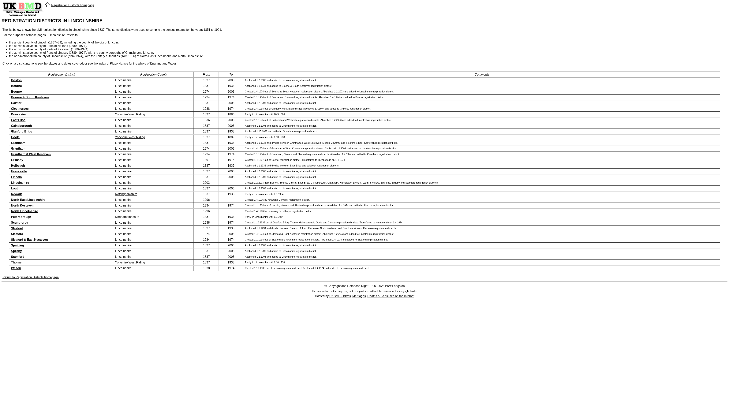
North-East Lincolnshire (28, 199)
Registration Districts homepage (72, 5)
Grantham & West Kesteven (31, 154)
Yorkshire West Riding (130, 114)
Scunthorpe (19, 222)
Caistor (16, 103)
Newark (16, 194)
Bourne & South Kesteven (30, 97)
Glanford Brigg (21, 131)
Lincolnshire (20, 182)
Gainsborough (21, 125)
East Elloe (18, 120)
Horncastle (19, 171)
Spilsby (16, 251)
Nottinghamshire (126, 194)
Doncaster (18, 114)
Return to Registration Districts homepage (30, 277)
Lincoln (16, 177)
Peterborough (21, 216)
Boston (16, 80)
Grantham (18, 142)
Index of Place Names (113, 63)
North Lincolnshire (24, 211)
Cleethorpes (20, 108)
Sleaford (17, 228)
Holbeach (18, 165)
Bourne (16, 86)
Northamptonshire (127, 216)
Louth (15, 188)
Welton (16, 268)
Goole (15, 137)
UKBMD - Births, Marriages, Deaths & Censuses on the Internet (371, 296)
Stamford (17, 256)
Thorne (16, 262)
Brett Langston (395, 286)
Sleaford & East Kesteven (29, 239)
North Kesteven (22, 205)
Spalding (17, 245)
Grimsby (17, 160)
